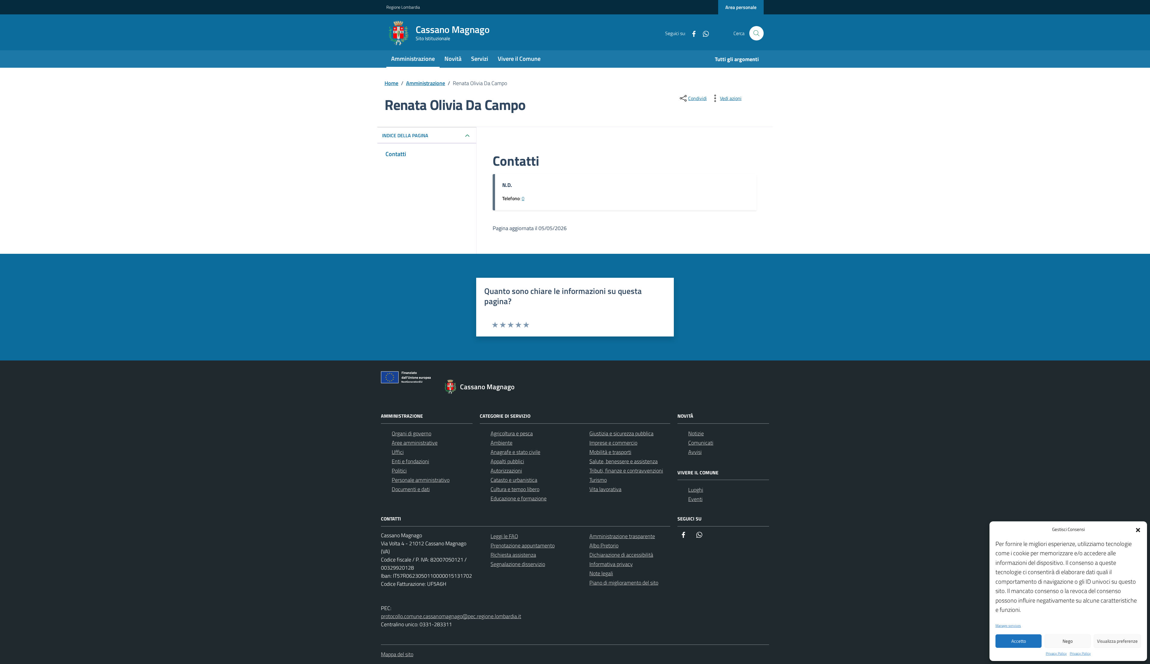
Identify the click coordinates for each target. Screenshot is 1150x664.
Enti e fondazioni (410, 461)
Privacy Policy (1056, 653)
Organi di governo (411, 433)
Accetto (1018, 641)
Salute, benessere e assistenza (623, 461)
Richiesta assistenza (513, 555)
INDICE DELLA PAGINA (405, 135)
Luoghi (695, 490)
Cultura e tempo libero (515, 489)
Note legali (601, 573)
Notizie (696, 433)
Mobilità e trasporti (610, 452)
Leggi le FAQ (504, 536)
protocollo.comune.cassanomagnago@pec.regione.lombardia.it (451, 616)
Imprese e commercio (613, 443)
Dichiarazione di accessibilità (621, 555)
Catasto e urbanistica (514, 480)
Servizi (479, 58)
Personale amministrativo (421, 480)
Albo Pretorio (603, 545)
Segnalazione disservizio (518, 564)
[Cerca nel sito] (756, 33)
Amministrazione (413, 58)
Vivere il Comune (519, 58)
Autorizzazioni (506, 471)
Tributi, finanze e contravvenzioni (626, 471)
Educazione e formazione (519, 498)
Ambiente (501, 443)
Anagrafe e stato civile (515, 452)
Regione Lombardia (403, 7)
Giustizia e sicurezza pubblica (621, 433)
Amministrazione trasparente (622, 536)
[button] (1138, 529)
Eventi (695, 499)
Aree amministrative (415, 443)
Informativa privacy (611, 564)
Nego (1068, 641)
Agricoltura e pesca (512, 433)
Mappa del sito (397, 654)
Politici (399, 471)
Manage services (1008, 625)
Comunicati (700, 443)
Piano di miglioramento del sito (623, 583)
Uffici (398, 452)
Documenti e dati (411, 489)
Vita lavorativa (605, 489)
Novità (452, 58)
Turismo (598, 480)
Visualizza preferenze (1117, 641)
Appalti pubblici (507, 461)
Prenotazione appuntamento (523, 545)
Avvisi (695, 452)
